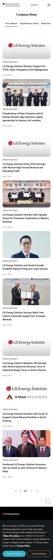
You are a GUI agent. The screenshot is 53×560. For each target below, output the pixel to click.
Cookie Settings (39, 554)
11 (31, 491)
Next (43, 491)
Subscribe (34, 5)
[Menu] (48, 4)
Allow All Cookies (14, 554)
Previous (10, 491)
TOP (47, 501)
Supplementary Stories (29, 23)
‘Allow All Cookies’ (11, 536)
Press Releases (11, 23)
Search (43, 4)
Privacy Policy (23, 546)
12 (36, 491)
